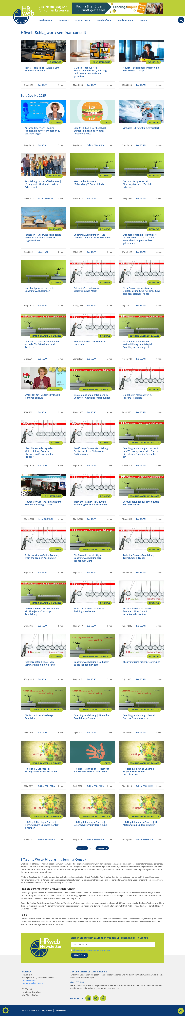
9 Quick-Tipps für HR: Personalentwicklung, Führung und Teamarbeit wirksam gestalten (90, 72)
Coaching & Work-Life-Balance (46, 336)
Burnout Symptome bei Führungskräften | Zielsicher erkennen (138, 184)
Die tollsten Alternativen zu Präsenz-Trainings (137, 396)
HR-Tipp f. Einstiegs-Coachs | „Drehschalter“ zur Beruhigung (90, 824)
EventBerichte (54, 175)
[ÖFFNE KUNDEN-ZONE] (132, 20)
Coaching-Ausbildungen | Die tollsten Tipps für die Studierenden (92, 236)
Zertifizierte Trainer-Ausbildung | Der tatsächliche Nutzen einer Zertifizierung (92, 451)
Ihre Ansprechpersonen (32, 983)
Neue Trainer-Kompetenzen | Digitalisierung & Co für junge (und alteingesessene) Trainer (141, 291)
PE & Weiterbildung (100, 62)
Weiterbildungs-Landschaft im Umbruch (90, 343)
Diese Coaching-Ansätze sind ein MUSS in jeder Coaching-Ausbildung (42, 611)
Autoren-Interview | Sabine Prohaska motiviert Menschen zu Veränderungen (42, 130)
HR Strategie (55, 389)
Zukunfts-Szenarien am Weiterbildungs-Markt (86, 290)
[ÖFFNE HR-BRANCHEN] (89, 20)
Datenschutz (60, 1010)
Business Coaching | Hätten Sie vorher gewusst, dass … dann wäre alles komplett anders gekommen (140, 239)
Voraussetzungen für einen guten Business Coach (141, 503)
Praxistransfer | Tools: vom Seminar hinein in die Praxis (40, 663)
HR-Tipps (106, 122)
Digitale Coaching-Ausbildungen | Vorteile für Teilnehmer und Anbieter (43, 344)
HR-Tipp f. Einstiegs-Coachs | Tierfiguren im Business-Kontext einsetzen (42, 825)
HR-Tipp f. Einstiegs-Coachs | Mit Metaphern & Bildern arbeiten (140, 824)
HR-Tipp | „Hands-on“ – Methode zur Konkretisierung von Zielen (91, 770)
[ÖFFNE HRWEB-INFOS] (110, 20)
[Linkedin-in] (88, 998)
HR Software (55, 62)
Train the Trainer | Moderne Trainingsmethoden (89, 610)
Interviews (56, 122)
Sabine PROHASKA (95, 145)
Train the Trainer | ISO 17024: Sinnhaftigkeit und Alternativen (90, 503)
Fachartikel (153, 62)
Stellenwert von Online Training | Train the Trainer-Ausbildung (43, 557)
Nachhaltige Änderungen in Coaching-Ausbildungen (39, 290)
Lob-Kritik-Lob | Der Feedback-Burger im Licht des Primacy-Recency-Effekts (90, 130)
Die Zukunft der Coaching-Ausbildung (39, 717)
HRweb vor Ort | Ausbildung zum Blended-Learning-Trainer (43, 503)
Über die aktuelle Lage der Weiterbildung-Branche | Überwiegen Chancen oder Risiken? (39, 452)
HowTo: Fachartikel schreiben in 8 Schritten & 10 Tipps (141, 69)
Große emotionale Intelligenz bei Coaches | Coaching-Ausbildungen (92, 396)
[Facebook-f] (103, 998)
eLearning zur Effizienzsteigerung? (141, 661)
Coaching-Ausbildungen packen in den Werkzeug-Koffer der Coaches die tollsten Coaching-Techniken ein (141, 452)
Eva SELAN (42, 85)
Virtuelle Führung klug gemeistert (141, 127)
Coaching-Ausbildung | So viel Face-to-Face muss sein (139, 717)
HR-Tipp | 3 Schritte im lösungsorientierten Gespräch (41, 770)
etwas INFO (43, 252)
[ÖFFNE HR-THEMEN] (51, 20)
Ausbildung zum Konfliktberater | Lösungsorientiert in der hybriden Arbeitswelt (43, 184)
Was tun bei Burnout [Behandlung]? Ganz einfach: (89, 183)
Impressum (47, 1010)
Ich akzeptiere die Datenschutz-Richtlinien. (92, 950)
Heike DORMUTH (45, 198)
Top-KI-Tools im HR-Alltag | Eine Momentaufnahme (42, 69)
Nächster (102, 848)
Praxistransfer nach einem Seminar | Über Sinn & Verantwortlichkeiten (137, 611)
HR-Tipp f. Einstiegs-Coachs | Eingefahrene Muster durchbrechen (138, 771)
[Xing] (96, 998)
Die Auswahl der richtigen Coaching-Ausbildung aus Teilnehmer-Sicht (88, 558)
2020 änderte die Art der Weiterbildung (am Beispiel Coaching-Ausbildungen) (137, 344)
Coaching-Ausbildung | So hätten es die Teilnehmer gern (91, 663)
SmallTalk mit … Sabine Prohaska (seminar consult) (42, 396)
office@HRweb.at (29, 980)
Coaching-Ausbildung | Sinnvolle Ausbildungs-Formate (91, 717)
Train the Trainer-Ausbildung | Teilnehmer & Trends (139, 557)
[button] (5, 1010)
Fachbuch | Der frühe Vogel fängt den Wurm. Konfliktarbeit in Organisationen (43, 237)
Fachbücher (55, 229)
